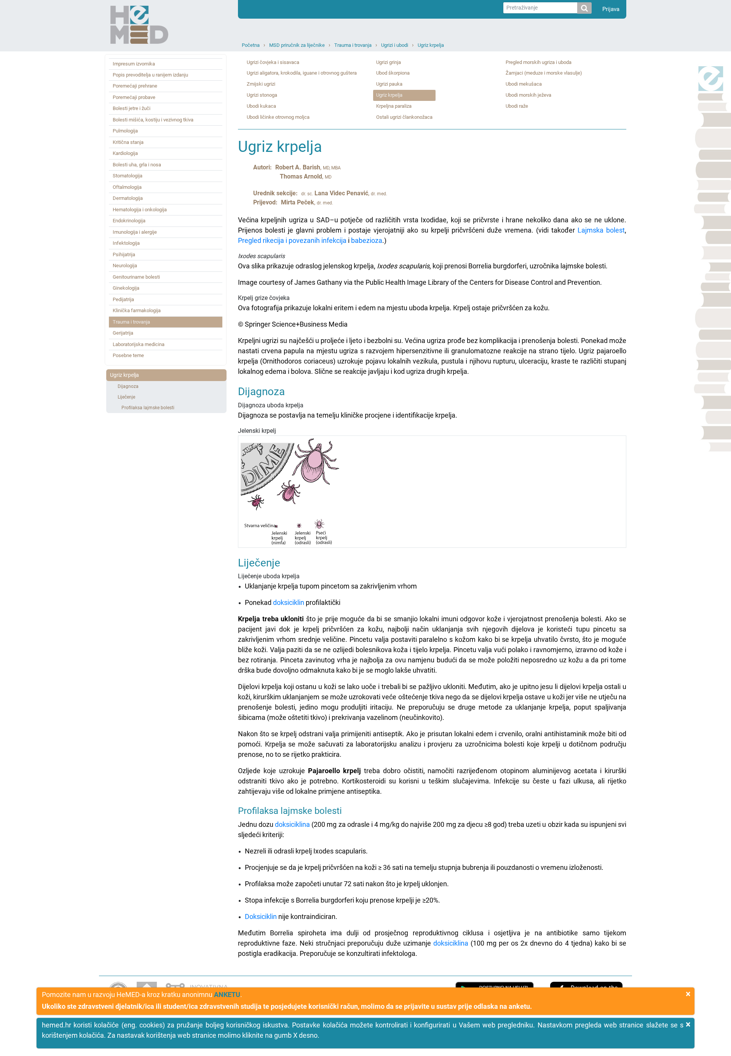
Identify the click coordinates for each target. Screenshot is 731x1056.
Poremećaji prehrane (135, 86)
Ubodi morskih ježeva (528, 95)
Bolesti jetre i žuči (131, 108)
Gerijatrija (123, 333)
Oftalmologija (127, 187)
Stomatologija (127, 176)
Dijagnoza (128, 386)
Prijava (610, 9)
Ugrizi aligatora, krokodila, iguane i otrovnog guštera (302, 73)
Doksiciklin (261, 916)
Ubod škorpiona (393, 73)
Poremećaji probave (134, 97)
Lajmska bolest (601, 230)
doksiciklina (292, 824)
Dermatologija (128, 198)
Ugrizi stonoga (262, 95)
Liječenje (126, 397)
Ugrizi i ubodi (394, 45)
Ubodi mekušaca (524, 84)
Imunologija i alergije (135, 232)
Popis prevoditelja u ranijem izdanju (150, 75)
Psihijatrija (124, 254)
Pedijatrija (123, 299)
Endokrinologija (129, 220)
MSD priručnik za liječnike (297, 45)
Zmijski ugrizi (261, 84)
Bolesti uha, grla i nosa (137, 164)
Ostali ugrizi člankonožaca (404, 117)
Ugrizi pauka (389, 84)
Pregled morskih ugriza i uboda (538, 62)
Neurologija (125, 265)
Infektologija (126, 243)
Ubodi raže (517, 106)
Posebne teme (128, 355)
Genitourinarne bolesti (136, 277)
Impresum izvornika (134, 64)
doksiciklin (288, 602)
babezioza (366, 240)
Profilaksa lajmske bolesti (147, 407)
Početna (251, 45)
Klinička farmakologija (137, 310)
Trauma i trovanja (353, 45)
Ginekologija (126, 288)
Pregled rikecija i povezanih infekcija (292, 240)
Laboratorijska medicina (138, 344)
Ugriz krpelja (431, 45)
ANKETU (227, 995)
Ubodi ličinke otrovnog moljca (278, 117)
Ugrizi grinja (388, 62)
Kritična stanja (128, 142)
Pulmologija (125, 131)
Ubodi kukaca (261, 106)
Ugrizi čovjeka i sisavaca (273, 62)
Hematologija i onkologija (140, 209)
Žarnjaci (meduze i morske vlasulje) (544, 73)
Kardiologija (125, 153)
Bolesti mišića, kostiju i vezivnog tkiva (153, 120)
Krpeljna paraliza (394, 106)
